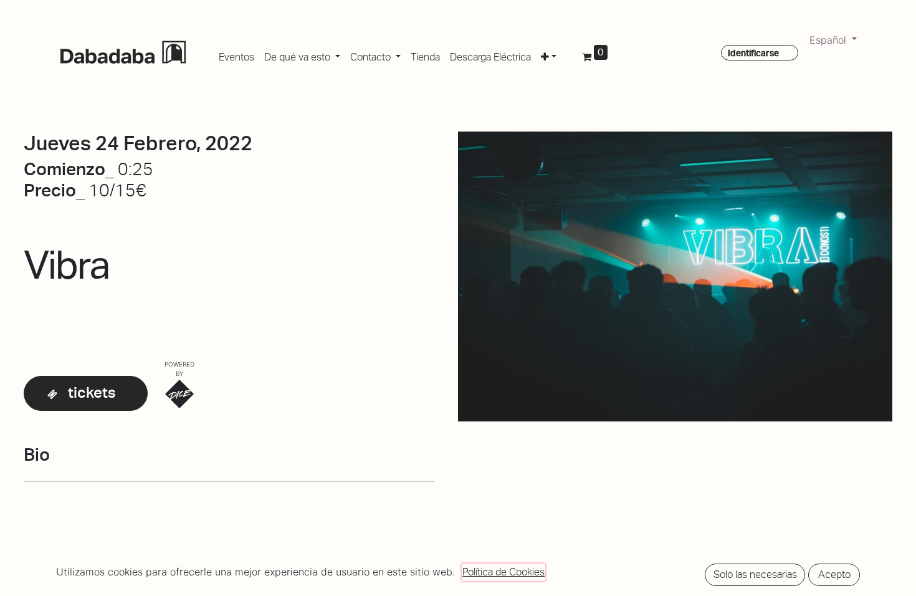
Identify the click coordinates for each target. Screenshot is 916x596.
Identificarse (753, 53)
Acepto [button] (834, 574)
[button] (548, 55)
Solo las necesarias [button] (755, 574)
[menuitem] (236, 55)
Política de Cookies (503, 572)
